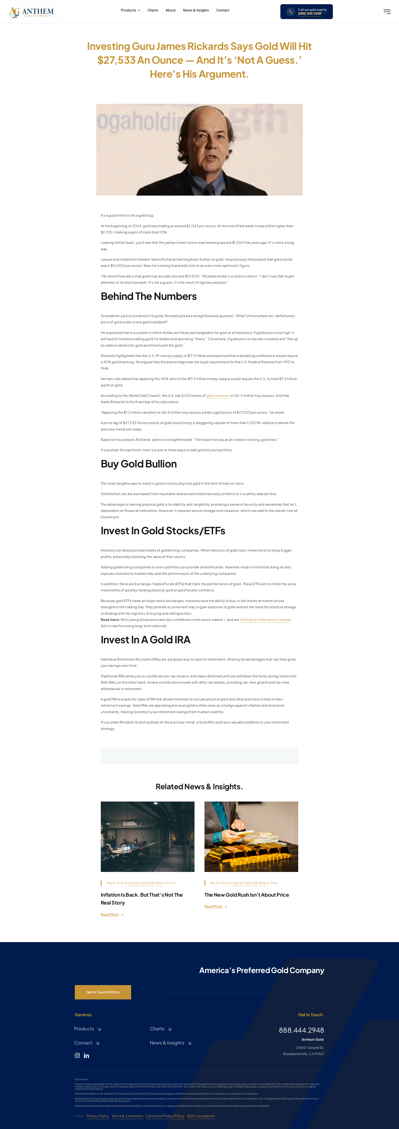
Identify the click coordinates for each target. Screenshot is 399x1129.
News (159, 883)
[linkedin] (86, 1055)
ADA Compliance (201, 1116)
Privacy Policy (98, 1116)
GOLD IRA (147, 883)
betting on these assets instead (265, 619)
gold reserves (218, 395)
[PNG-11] (33, 5)
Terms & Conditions (127, 1116)
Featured (134, 883)
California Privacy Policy (165, 1116)
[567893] (148, 803)
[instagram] (77, 1055)
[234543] (251, 803)
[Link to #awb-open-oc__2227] (387, 12)
